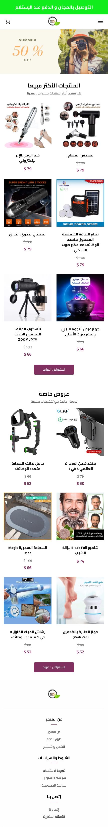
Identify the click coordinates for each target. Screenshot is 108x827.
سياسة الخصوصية (54, 785)
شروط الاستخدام (54, 770)
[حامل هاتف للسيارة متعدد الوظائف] (27, 432)
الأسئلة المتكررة (54, 816)
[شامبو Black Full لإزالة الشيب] (80, 516)
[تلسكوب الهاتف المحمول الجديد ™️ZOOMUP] (27, 297)
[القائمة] (100, 21)
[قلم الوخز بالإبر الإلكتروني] (27, 124)
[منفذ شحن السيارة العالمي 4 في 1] (80, 432)
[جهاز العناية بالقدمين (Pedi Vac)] (80, 600)
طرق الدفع (54, 739)
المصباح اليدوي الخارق (27, 234)
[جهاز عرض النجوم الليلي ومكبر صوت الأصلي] (80, 297)
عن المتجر (54, 732)
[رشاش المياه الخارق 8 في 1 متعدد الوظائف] (27, 600)
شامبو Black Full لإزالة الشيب (80, 550)
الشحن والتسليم (54, 746)
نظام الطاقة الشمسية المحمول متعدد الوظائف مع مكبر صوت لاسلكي (80, 242)
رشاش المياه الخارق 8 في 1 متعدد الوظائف (27, 634)
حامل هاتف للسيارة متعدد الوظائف (28, 466)
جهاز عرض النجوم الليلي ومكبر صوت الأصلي (80, 331)
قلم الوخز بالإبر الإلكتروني (28, 158)
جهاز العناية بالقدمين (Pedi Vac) (80, 634)
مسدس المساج (80, 155)
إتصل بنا (54, 809)
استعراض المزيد (54, 369)
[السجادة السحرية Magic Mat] (27, 516)
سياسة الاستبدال (54, 778)
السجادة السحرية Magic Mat (27, 550)
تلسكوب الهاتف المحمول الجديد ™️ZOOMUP (28, 334)
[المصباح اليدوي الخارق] (27, 203)
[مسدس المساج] (80, 124)
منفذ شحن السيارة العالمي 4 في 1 (80, 466)
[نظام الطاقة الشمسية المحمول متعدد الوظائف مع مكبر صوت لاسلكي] (80, 203)
